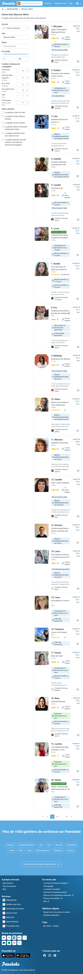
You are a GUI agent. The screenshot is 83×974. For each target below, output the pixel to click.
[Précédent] (43, 816)
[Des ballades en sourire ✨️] (57, 609)
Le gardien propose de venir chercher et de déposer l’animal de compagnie (15, 142)
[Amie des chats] (57, 671)
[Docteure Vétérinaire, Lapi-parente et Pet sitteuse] (57, 168)
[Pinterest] (55, 955)
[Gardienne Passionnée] (57, 455)
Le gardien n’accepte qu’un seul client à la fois (15, 134)
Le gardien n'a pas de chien (15, 112)
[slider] (2, 54)
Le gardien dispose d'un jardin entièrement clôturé (16, 128)
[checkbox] (3, 112)
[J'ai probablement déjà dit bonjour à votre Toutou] (57, 758)
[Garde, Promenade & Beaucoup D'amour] (57, 44)
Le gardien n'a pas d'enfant (15, 123)
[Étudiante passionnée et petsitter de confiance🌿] (57, 327)
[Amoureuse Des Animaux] (57, 373)
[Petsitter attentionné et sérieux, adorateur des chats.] (57, 534)
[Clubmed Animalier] (57, 717)
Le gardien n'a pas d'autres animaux (15, 117)
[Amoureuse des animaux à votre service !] (57, 89)
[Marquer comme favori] (78, 61)
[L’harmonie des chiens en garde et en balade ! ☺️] (57, 241)
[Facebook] (44, 955)
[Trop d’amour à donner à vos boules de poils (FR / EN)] (57, 570)
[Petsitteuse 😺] (57, 202)
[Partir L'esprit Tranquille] (57, 498)
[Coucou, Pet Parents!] (57, 637)
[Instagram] (50, 955)
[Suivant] (71, 816)
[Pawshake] (8, 3)
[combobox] (15, 28)
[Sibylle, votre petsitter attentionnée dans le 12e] (57, 793)
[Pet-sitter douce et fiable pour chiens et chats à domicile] (57, 281)
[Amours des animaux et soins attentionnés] (57, 415)
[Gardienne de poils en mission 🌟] (57, 133)
